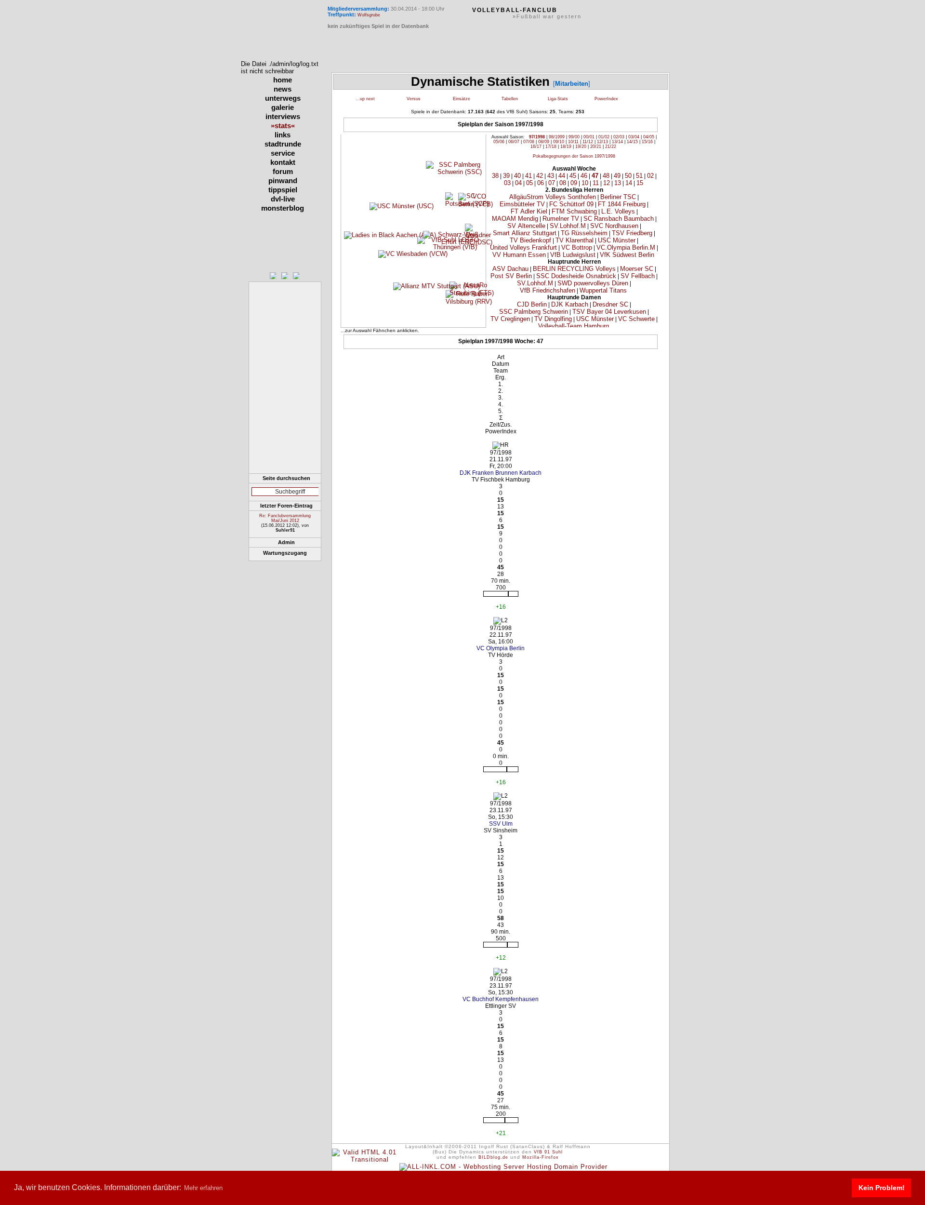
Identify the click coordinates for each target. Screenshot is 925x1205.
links (283, 135)
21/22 (610, 146)
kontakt (282, 162)
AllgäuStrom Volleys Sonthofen (552, 197)
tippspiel (282, 190)
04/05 (648, 136)
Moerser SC (636, 268)
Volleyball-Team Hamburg (573, 326)
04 (518, 183)
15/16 (647, 141)
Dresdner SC (610, 304)
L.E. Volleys (618, 211)
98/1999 (557, 136)
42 (539, 175)
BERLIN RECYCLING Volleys (574, 268)
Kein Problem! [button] (882, 1188)
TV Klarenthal (574, 240)
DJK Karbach (569, 304)
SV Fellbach (638, 276)
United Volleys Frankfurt (523, 247)
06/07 (513, 141)
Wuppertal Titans (603, 290)
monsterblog (282, 208)
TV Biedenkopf (530, 240)
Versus (414, 98)
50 (628, 175)
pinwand (282, 180)
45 (572, 175)
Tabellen (510, 98)
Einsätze (461, 98)
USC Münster (616, 240)
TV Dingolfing (553, 318)
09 (573, 183)
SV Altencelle (526, 225)
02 (650, 175)
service (283, 153)
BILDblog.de (493, 1157)
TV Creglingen (510, 318)
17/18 (550, 146)
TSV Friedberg (632, 233)
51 (639, 175)
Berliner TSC (618, 197)
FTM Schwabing (574, 211)
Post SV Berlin (511, 276)
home (282, 80)
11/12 (587, 141)
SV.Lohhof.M (568, 225)
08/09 (543, 141)
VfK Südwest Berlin (627, 254)
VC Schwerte (636, 318)
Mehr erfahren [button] (203, 1188)
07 (551, 183)
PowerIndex (606, 98)
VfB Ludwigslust (572, 254)
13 (617, 183)
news (282, 89)
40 (517, 175)
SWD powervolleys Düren (592, 283)
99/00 (574, 136)
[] (571, 83)
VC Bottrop (576, 247)
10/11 (573, 141)
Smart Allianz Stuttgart (524, 233)
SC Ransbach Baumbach (618, 218)
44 (561, 175)
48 (606, 175)
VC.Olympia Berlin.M (625, 247)
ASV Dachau (510, 268)
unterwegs (283, 98)
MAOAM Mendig (515, 218)
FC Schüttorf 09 (571, 204)
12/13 (602, 141)
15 (639, 183)
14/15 (632, 141)
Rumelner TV (560, 218)
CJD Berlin (532, 304)
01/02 (603, 136)
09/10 (558, 141)
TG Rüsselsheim (584, 233)
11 (596, 183)
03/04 (633, 136)
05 (529, 183)
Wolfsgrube (368, 15)
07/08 (528, 141)
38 (495, 175)
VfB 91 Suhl (548, 1152)
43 (550, 175)
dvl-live (283, 199)
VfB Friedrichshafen (547, 290)
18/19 (565, 146)
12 (606, 183)
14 (628, 183)
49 (617, 175)
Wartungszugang (285, 553)
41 (528, 175)
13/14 (617, 141)
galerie (282, 107)
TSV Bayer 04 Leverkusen (609, 311)
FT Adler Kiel (529, 211)
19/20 (580, 146)
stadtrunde (282, 144)
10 (584, 183)
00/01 (589, 136)
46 (584, 175)
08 (562, 183)
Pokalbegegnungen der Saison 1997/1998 (574, 156)
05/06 (498, 141)
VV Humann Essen (519, 254)
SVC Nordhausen (614, 225)
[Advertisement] (285, 414)
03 (507, 183)
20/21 (595, 146)
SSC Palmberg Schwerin (533, 311)
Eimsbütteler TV (522, 204)
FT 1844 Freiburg (622, 204)
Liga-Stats (558, 98)
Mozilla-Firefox (540, 1157)
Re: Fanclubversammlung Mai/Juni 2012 (285, 518)
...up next (365, 98)
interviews (282, 116)
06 (540, 183)
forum (283, 171)
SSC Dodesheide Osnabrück (576, 276)
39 (506, 175)
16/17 (536, 146)
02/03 (618, 136)
